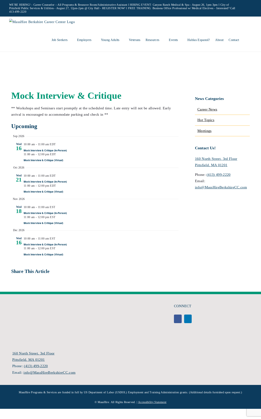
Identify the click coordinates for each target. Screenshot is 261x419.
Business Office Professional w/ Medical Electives (183, 8)
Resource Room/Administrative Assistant (102, 4)
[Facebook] (177, 319)
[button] (245, 39)
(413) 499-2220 (218, 175)
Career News (207, 109)
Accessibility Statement (152, 402)
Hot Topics (205, 120)
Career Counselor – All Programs (53, 4)
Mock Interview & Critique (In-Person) (45, 150)
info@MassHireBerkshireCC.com (221, 187)
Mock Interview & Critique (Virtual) (43, 160)
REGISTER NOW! (113, 8)
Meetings (204, 131)
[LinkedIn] (188, 319)
